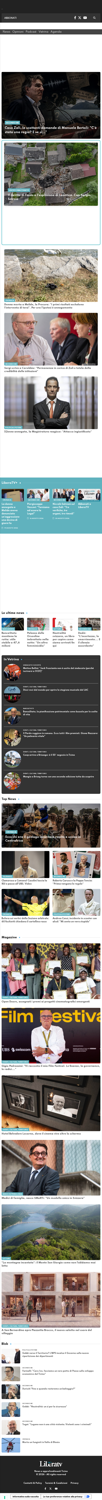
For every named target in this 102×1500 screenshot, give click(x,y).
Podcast (31, 31)
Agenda (55, 31)
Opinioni (18, 31)
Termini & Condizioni (56, 1483)
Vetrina (43, 31)
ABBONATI (10, 18)
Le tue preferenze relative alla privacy (62, 1496)
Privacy (74, 1483)
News (6, 31)
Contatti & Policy (33, 1483)
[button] (45, 1489)
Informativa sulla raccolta (26, 1496)
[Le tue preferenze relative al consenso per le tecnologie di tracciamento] (4, 1497)
